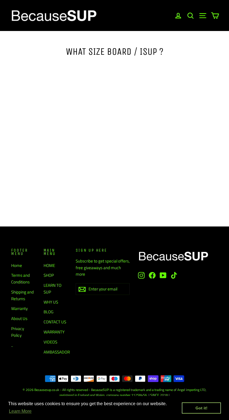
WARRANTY (54, 332)
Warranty (19, 308)
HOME (49, 265)
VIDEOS (50, 342)
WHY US (51, 302)
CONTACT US (55, 322)
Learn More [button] (20, 411)
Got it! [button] (201, 408)
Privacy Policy (17, 331)
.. (12, 345)
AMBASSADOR (56, 352)
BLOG (48, 312)
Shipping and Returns (22, 295)
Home (16, 265)
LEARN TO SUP (52, 288)
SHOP (49, 275)
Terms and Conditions (20, 278)
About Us (19, 318)
